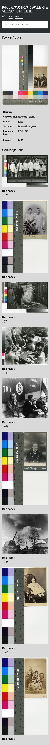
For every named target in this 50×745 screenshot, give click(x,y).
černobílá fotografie (27, 126)
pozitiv (32, 117)
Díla (4, 16)
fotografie (22, 117)
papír (20, 121)
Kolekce (19, 16)
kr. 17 (20, 140)
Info (11, 16)
